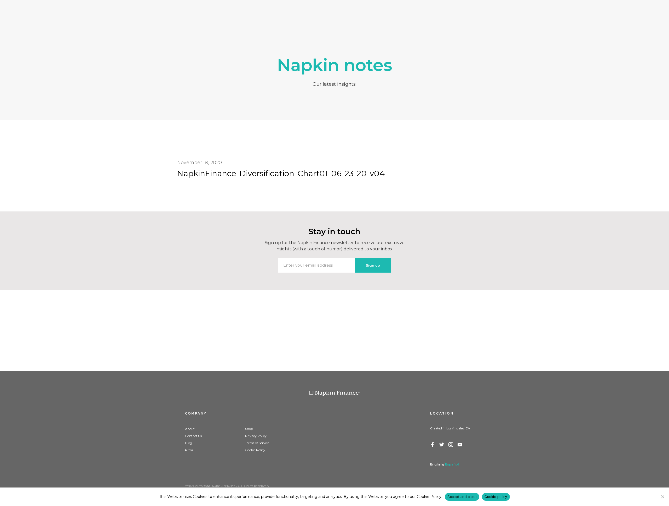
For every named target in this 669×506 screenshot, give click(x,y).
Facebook (432, 444)
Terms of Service (257, 443)
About (190, 429)
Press (189, 450)
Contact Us (193, 436)
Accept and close (462, 496)
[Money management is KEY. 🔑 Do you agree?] (602, 330)
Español (452, 464)
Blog (188, 443)
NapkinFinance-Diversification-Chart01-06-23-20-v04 (281, 173)
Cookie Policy (255, 450)
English (436, 464)
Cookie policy (496, 496)
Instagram (451, 444)
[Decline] (662, 496)
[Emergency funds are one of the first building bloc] (468, 330)
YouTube (460, 444)
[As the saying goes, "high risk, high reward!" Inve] (201, 330)
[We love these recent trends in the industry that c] (67, 330)
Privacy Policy (256, 436)
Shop (249, 429)
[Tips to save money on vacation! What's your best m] (334, 330)
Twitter (442, 444)
